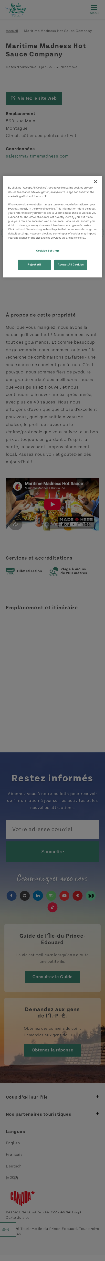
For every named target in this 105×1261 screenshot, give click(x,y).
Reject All (34, 264)
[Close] (95, 181)
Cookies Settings (48, 250)
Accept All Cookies (71, 264)
